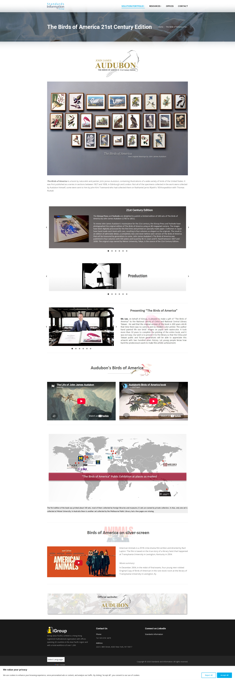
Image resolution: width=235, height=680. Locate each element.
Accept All (224, 675)
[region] (117, 673)
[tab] (108, 250)
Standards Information (154, 634)
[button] (46, 227)
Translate (62, 664)
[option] (117, 227)
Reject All (208, 675)
